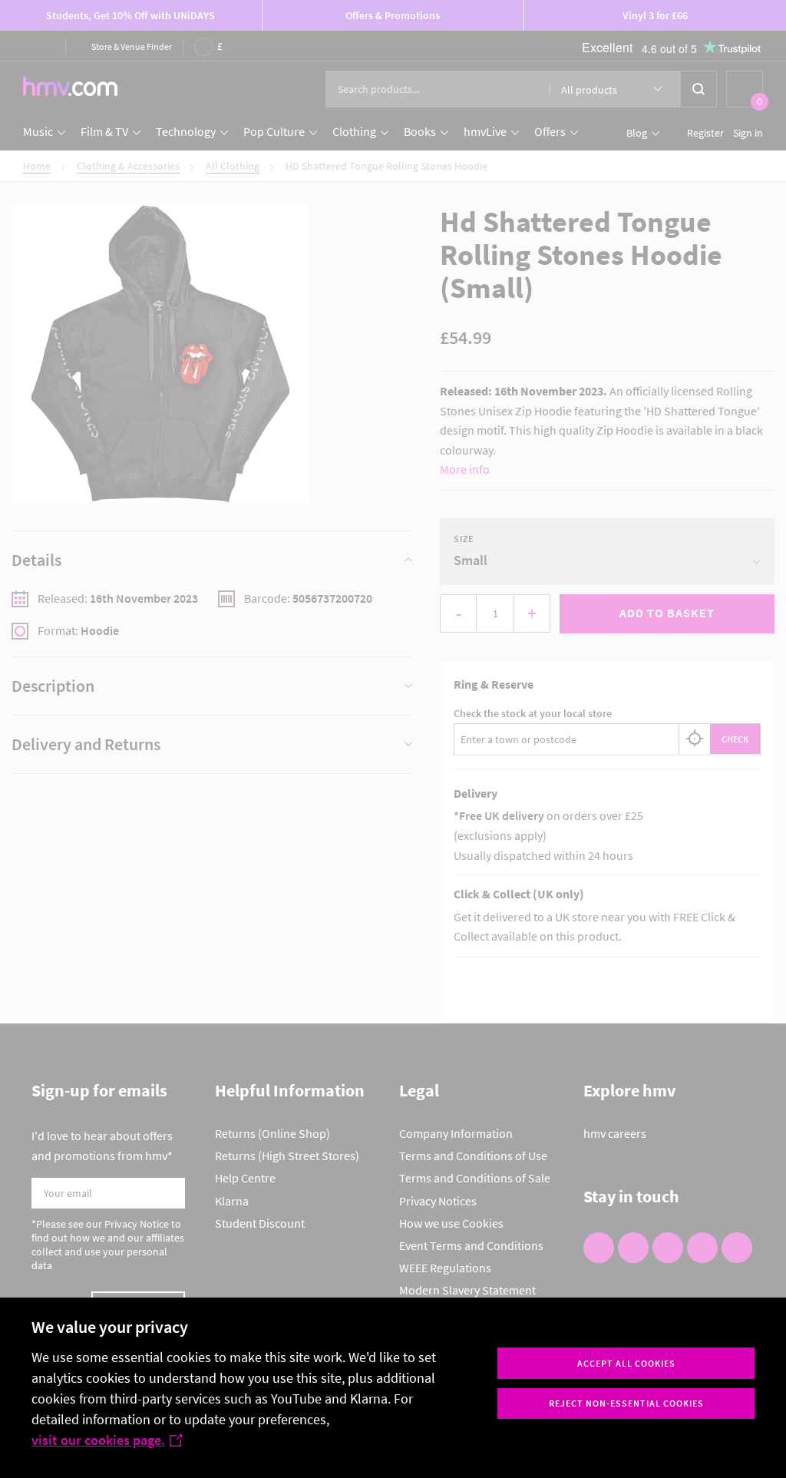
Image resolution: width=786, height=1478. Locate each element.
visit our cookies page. (98, 1440)
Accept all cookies (626, 1363)
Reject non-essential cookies (626, 1403)
